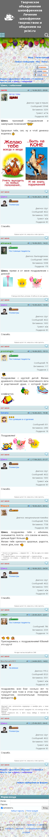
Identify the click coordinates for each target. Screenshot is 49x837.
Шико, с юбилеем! (23, 81)
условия (26, 832)
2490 (46, 428)
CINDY (4, 614)
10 (29, 614)
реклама (20, 828)
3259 (46, 109)
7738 (46, 524)
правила (31, 824)
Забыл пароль (17, 810)
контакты (9, 828)
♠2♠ (46, 218)
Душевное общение (19, 79)
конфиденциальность (36, 828)
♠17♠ (46, 113)
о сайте (40, 824)
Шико (4, 196)
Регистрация (32, 810)
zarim (4, 90)
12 (29, 723)
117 (46, 366)
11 (29, 661)
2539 (46, 630)
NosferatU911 (8, 661)
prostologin (7, 351)
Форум (3, 79)
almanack (6, 243)
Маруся (5, 505)
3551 (46, 677)
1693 (46, 215)
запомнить (8, 807)
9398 (46, 263)
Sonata (4, 412)
